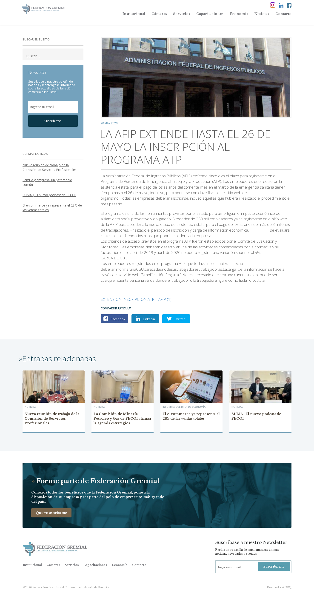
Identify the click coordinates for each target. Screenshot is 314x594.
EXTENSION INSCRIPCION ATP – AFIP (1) (136, 299)
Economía (239, 14)
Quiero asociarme (51, 513)
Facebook (117, 319)
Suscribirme (53, 121)
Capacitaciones (209, 14)
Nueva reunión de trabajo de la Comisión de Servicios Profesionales (50, 167)
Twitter (179, 319)
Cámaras (159, 14)
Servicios (181, 14)
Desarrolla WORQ (279, 587)
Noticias (261, 14)
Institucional (134, 14)
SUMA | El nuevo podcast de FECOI (49, 195)
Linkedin (148, 319)
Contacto (283, 14)
